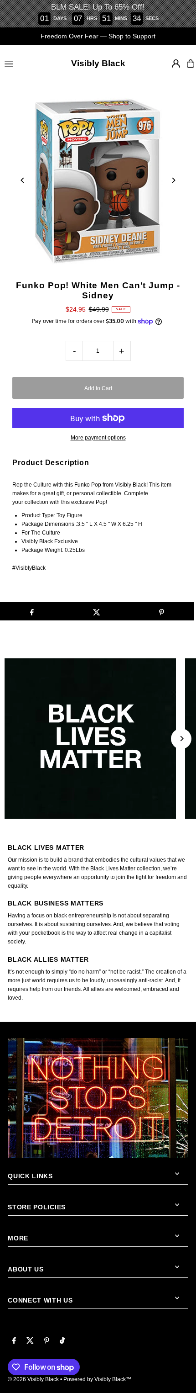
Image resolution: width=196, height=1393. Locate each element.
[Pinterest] (46, 1341)
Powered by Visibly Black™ (97, 1379)
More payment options (98, 437)
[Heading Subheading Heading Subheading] (98, 738)
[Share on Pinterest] (161, 611)
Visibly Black (98, 63)
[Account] (176, 63)
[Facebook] (14, 1341)
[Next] (173, 180)
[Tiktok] (62, 1341)
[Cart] (190, 63)
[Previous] (22, 180)
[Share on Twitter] (96, 611)
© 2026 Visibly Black (33, 1379)
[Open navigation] (24, 63)
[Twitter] (30, 1341)
